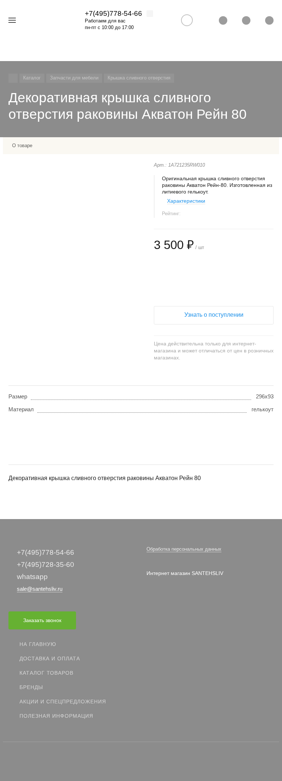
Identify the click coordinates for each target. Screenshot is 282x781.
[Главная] (13, 78)
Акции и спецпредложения (62, 701)
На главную (37, 644)
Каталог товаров (46, 673)
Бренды (31, 687)
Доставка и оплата (49, 658)
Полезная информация (56, 716)
